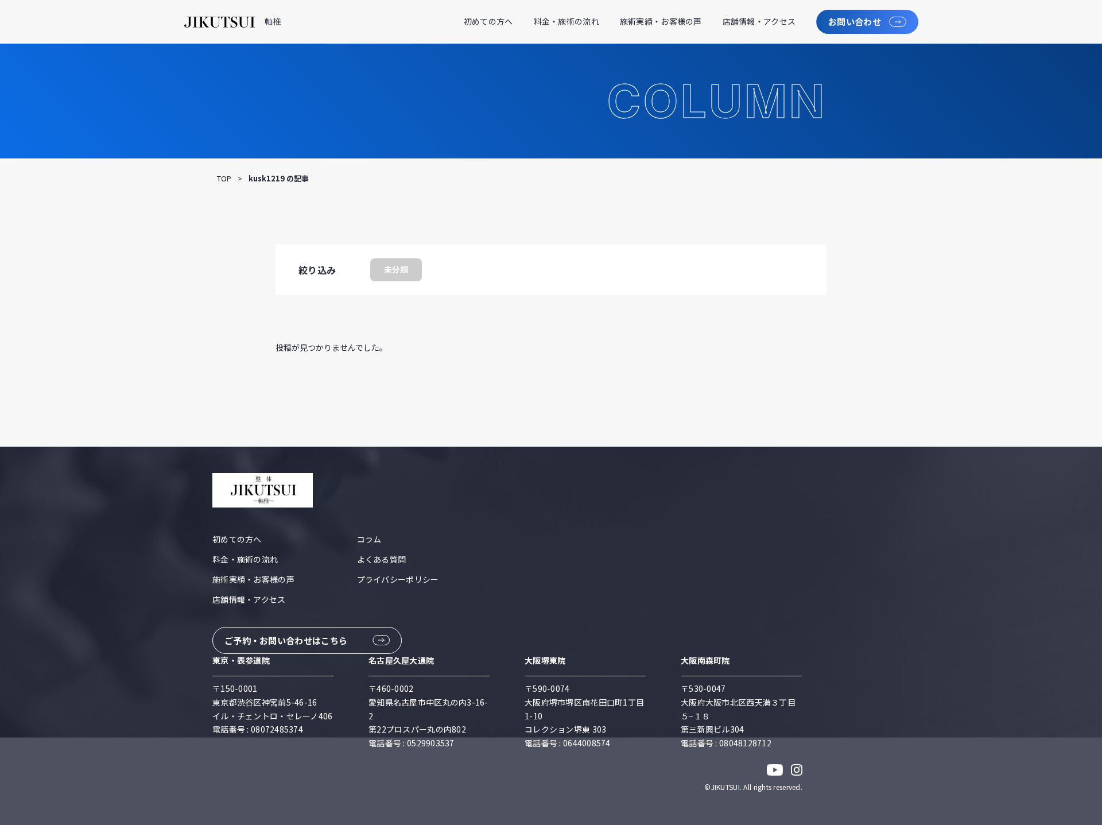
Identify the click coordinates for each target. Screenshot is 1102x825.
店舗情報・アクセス (759, 21)
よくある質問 (381, 559)
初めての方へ (488, 21)
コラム (369, 539)
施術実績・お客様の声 (661, 21)
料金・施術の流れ (566, 21)
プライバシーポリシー (398, 579)
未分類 (396, 269)
